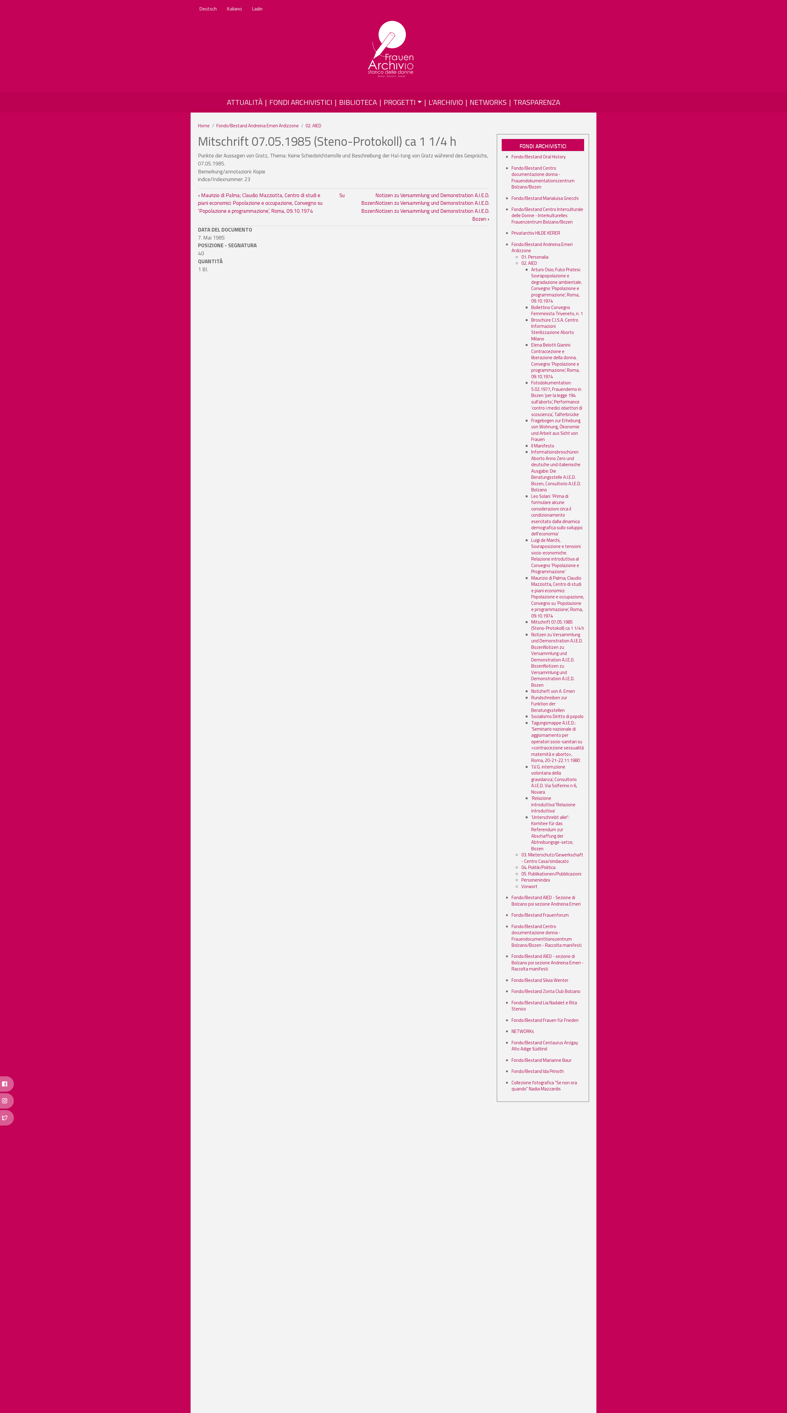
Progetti (400, 102)
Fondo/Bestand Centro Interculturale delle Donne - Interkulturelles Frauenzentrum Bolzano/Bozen (547, 215)
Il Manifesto (542, 445)
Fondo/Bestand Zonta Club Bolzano (546, 991)
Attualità (245, 102)
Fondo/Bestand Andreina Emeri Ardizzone (257, 125)
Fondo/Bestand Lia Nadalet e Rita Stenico (544, 1005)
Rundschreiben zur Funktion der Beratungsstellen (549, 704)
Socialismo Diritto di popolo (557, 716)
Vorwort (529, 886)
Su (342, 195)
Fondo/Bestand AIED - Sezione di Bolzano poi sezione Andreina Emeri (546, 900)
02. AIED (313, 125)
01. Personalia (534, 256)
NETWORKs (488, 102)
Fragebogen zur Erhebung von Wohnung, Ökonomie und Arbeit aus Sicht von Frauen (555, 430)
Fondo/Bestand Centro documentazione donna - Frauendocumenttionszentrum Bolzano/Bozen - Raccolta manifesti (547, 936)
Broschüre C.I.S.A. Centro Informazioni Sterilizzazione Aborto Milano (554, 329)
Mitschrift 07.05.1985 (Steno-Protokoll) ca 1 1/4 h (557, 625)
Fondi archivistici (300, 102)
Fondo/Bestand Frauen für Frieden (545, 1020)
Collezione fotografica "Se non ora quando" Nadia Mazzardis (544, 1085)
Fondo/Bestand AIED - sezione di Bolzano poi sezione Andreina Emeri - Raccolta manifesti (547, 962)
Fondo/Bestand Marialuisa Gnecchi (545, 198)
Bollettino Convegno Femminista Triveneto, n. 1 (557, 310)
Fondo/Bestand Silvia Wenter (540, 980)
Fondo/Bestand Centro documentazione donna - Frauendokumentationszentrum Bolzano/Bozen (543, 177)
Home (204, 125)
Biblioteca (358, 102)
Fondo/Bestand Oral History (539, 156)
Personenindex (535, 879)
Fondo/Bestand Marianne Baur (541, 1060)
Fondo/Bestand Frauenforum (540, 915)
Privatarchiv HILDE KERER (536, 232)
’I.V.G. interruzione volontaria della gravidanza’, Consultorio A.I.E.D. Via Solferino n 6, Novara (554, 779)
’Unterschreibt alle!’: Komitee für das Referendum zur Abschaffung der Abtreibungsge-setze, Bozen (552, 833)
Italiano (234, 8)
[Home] (391, 49)
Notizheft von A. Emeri (553, 691)
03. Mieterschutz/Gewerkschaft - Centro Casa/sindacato (552, 857)
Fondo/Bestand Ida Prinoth (538, 1071)
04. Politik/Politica (538, 867)
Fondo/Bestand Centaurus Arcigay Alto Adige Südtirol (545, 1045)
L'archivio (446, 102)
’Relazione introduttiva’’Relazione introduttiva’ (553, 804)
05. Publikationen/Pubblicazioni (551, 873)
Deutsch (208, 8)
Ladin (257, 8)
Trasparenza (536, 102)
